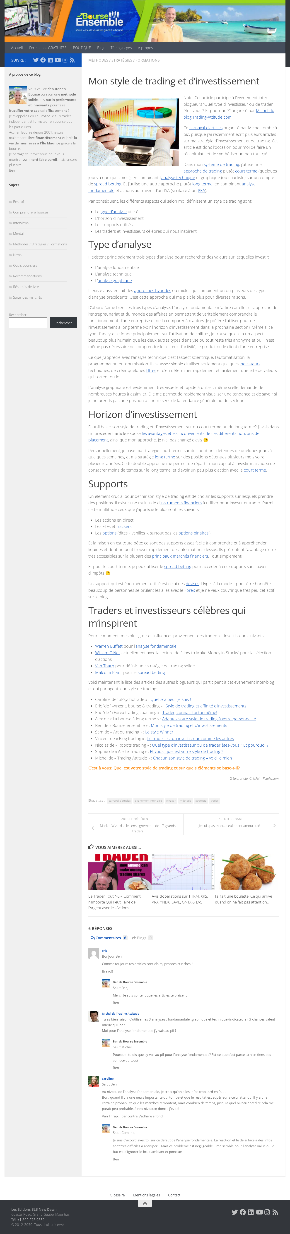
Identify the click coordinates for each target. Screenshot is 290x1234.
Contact (174, 1195)
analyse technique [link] (178, 177)
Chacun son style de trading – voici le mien (192, 758)
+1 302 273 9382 (31, 1219)
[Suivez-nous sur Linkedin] (50, 60)
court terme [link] (246, 171)
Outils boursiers (25, 265)
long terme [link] (202, 184)
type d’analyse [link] (114, 211)
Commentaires (111, 937)
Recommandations (27, 276)
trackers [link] (123, 526)
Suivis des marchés (27, 297)
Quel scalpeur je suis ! (170, 699)
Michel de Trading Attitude (120, 1013)
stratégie (201, 801)
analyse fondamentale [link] (155, 646)
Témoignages (121, 47)
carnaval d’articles (120, 801)
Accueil (17, 47)
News (17, 254)
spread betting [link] (107, 184)
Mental (18, 233)
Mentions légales (146, 1195)
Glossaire (117, 1195)
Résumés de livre (26, 286)
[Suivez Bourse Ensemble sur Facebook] (43, 60)
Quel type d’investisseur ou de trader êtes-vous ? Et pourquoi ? (210, 745)
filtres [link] (151, 370)
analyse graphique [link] (115, 280)
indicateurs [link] (250, 364)
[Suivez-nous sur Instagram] (65, 60)
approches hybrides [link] (152, 290)
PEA (201, 190)
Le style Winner (159, 732)
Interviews (21, 222)
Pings (144, 937)
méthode (185, 801)
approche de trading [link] (203, 171)
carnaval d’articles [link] (205, 127)
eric (104, 951)
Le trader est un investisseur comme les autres (190, 738)
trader (214, 801)
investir (171, 801)
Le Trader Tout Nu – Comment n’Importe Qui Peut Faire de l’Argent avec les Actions (114, 902)
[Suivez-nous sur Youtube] (57, 60)
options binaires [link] (193, 533)
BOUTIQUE (82, 47)
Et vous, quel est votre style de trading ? (186, 751)
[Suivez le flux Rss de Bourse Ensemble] (72, 60)
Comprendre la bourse (30, 212)
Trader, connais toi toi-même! (189, 712)
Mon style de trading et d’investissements (189, 725)
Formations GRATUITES (48, 47)
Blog (100, 47)
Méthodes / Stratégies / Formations (124, 60)
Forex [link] (189, 590)
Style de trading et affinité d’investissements (206, 706)
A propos (145, 47)
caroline (108, 1078)
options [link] (109, 533)
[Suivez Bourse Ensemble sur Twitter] (36, 60)
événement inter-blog (148, 801)
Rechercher (18, 314)
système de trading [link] (221, 164)
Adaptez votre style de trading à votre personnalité (209, 718)
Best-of (18, 201)
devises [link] (192, 583)
